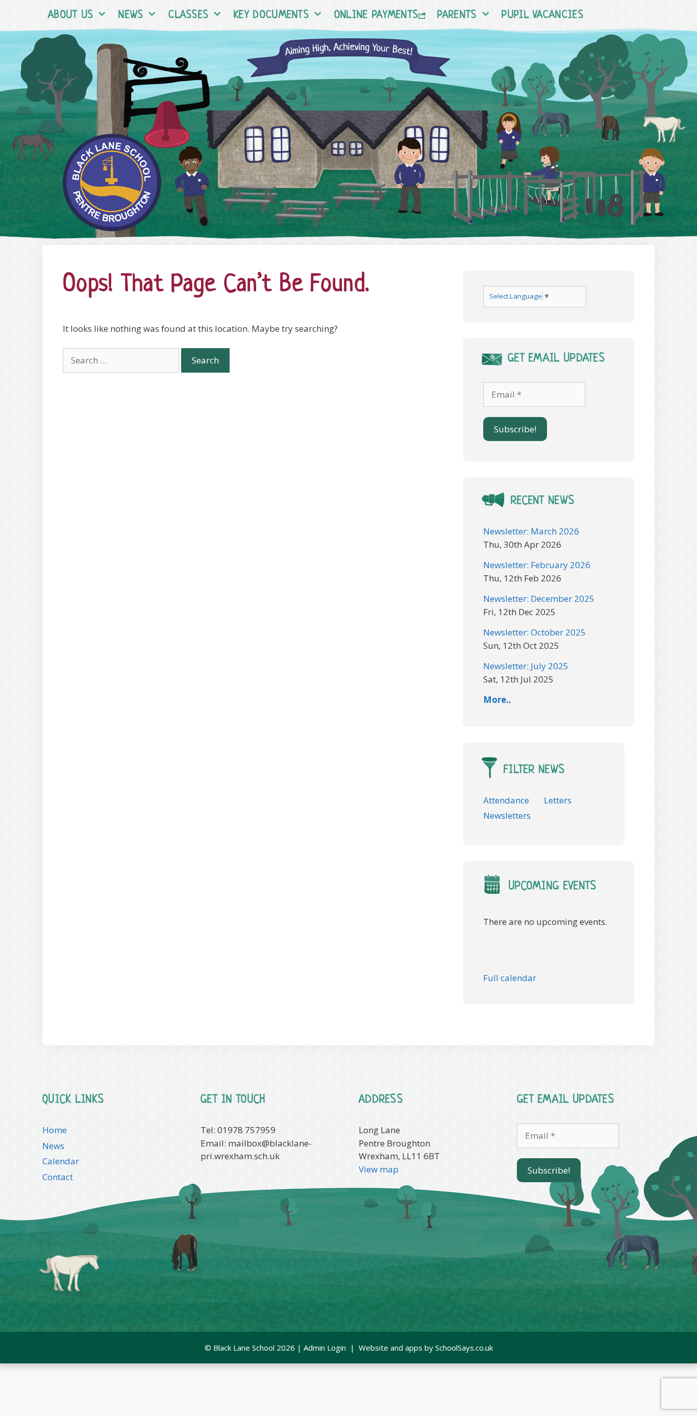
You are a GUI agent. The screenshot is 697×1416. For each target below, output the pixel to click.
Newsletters (507, 815)
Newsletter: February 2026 (536, 565)
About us (70, 15)
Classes (188, 15)
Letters (557, 800)
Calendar (60, 1161)
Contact (57, 1177)
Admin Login (325, 1347)
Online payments (376, 15)
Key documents (271, 15)
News (130, 15)
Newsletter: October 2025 (534, 632)
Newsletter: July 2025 (525, 666)
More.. (497, 699)
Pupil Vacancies (543, 15)
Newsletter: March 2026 (531, 531)
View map (379, 1169)
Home (54, 1130)
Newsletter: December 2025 (538, 598)
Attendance (506, 800)
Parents (457, 15)
